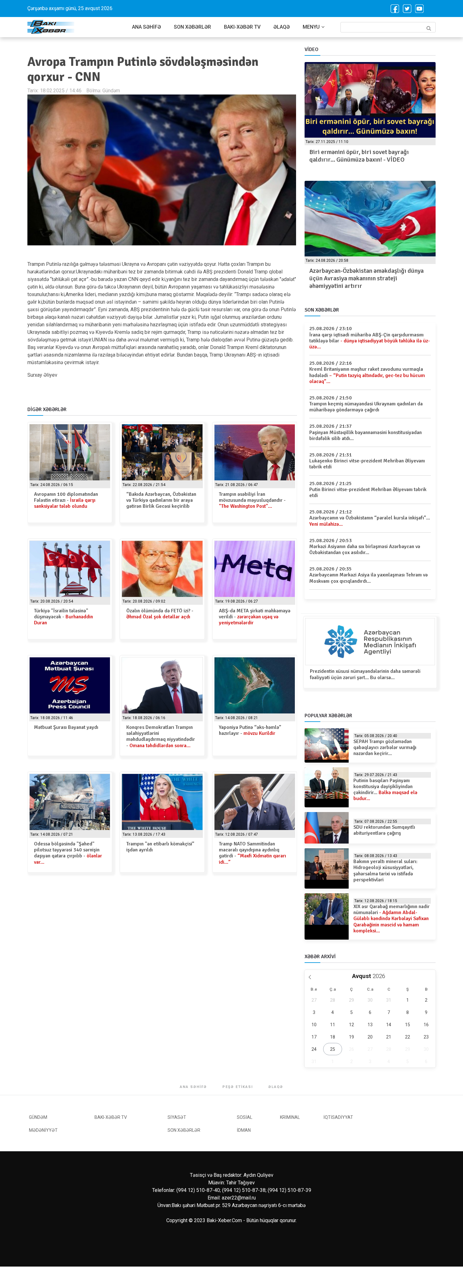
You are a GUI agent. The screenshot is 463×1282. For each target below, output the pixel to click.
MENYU (311, 27)
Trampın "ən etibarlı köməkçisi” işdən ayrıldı (160, 847)
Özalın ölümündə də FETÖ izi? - (159, 614)
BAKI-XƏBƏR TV (242, 27)
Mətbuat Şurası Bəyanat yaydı (66, 727)
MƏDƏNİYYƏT (43, 1130)
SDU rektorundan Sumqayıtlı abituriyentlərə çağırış (384, 830)
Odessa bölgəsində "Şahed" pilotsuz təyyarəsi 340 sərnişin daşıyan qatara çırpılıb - (68, 853)
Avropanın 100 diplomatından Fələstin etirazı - (66, 500)
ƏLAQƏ (281, 27)
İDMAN (244, 1130)
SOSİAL (244, 1117)
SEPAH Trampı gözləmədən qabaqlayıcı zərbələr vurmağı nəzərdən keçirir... (384, 747)
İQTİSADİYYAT (338, 1117)
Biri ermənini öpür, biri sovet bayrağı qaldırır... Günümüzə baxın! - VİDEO (359, 155)
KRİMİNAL (290, 1117)
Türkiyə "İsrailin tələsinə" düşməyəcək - (63, 617)
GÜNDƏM (38, 1117)
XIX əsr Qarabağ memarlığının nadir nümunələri (391, 918)
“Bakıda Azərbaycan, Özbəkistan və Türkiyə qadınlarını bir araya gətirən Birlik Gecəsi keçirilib (161, 500)
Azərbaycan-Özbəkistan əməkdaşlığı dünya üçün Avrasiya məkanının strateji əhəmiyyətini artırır (366, 278)
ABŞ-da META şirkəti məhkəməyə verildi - (254, 617)
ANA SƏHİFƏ (146, 27)
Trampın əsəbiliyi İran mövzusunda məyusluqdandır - (252, 500)
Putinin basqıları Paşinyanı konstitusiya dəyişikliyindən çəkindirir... (385, 789)
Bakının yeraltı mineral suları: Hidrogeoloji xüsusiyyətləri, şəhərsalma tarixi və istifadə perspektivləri (385, 870)
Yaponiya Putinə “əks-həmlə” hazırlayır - (250, 730)
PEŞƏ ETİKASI (237, 1087)
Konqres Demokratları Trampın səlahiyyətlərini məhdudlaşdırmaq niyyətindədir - (160, 736)
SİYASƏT (177, 1117)
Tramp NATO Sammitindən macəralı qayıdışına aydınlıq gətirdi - (252, 853)
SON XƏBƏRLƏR (192, 27)
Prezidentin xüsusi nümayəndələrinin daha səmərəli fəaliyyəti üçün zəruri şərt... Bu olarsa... (365, 674)
